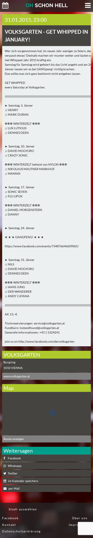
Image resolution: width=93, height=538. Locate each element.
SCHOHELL (47, 5)
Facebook (10, 518)
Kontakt (9, 525)
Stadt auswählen (23, 509)
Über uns (80, 518)
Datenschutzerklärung (21, 531)
